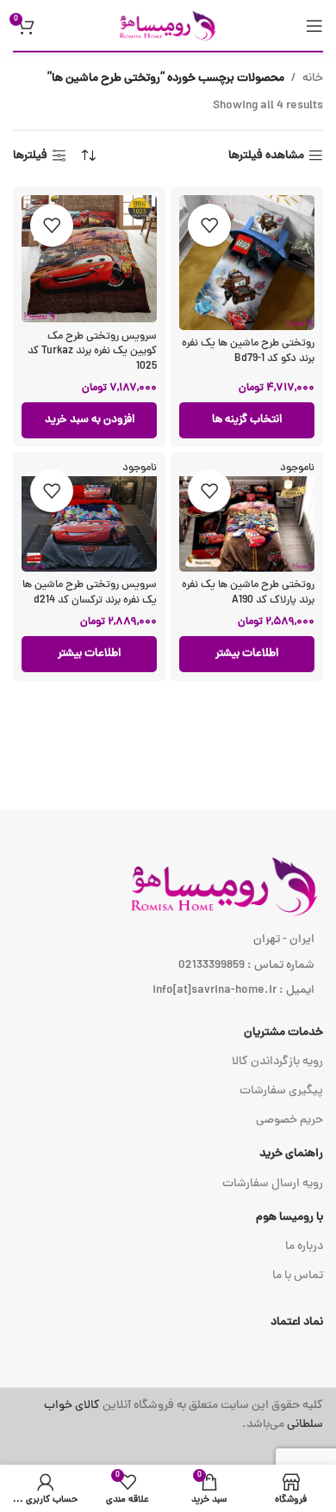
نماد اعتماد (297, 1322)
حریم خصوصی (289, 1120)
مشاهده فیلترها (266, 156)
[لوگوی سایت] (168, 26)
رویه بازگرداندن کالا (277, 1062)
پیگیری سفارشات (281, 1091)
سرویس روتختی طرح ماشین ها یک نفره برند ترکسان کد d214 (89, 593)
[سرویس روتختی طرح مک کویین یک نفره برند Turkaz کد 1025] (89, 258)
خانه (312, 79)
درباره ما (304, 1247)
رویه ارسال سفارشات (272, 1184)
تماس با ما (297, 1276)
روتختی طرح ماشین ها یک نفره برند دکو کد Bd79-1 (248, 351)
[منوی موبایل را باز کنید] (314, 26)
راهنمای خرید (291, 1154)
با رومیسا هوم (289, 1218)
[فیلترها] (271, 475)
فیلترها (30, 156)
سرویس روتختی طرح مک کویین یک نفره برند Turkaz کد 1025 (92, 351)
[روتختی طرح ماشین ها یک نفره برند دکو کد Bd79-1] (246, 262)
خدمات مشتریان (283, 1033)
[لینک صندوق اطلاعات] (168, 1416)
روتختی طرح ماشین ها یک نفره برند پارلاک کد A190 (248, 593)
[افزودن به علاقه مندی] (209, 225)
